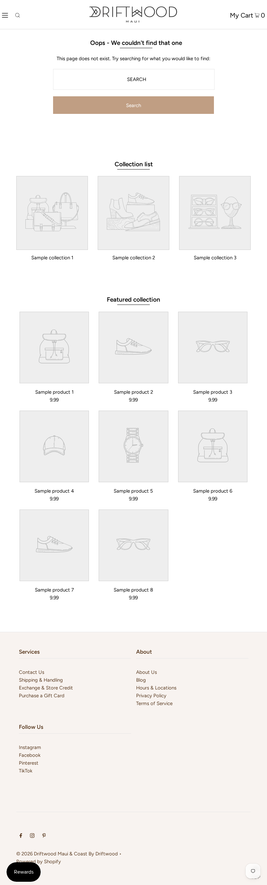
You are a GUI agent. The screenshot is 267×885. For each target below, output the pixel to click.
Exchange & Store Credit (46, 688)
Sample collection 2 (133, 258)
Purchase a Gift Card (41, 696)
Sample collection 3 (215, 258)
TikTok (25, 771)
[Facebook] (21, 836)
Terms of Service (154, 703)
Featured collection (133, 299)
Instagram (30, 747)
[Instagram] (32, 836)
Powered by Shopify (38, 862)
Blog (141, 680)
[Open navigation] (5, 14)
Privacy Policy (151, 696)
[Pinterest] (44, 836)
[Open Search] (17, 14)
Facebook (29, 755)
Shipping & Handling (41, 680)
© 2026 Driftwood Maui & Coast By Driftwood (67, 854)
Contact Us (31, 672)
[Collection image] (52, 245)
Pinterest (28, 763)
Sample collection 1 (52, 258)
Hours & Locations (156, 688)
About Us (146, 672)
